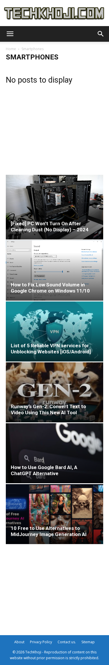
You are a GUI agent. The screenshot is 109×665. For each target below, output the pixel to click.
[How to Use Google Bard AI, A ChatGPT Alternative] (54, 453)
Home (11, 48)
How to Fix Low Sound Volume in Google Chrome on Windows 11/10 (50, 288)
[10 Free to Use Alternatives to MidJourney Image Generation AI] (54, 514)
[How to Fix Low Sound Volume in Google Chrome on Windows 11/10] (54, 270)
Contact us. (67, 641)
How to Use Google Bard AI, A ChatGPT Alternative (44, 470)
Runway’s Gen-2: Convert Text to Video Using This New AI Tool (48, 409)
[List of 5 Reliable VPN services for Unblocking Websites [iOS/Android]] (54, 331)
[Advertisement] (54, 127)
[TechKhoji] (54, 13)
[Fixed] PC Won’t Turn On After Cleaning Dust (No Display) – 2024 (49, 226)
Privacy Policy (41, 641)
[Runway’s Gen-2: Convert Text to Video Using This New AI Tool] (54, 392)
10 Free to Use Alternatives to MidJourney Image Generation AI (49, 531)
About (19, 641)
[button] (10, 34)
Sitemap (88, 641)
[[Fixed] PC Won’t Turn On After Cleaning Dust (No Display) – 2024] (54, 207)
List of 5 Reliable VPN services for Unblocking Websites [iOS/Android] (51, 349)
